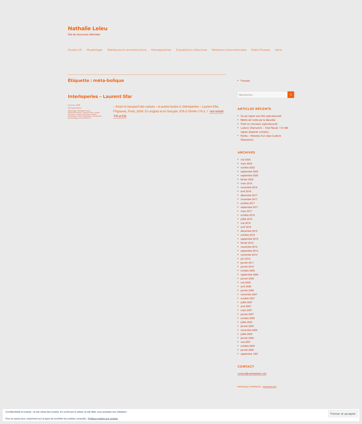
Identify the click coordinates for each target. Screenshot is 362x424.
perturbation (85, 118)
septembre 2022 (249, 171)
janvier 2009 (247, 278)
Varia (278, 50)
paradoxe (96, 116)
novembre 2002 (249, 330)
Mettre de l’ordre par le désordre (258, 120)
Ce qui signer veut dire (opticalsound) (261, 116)
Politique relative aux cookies (103, 418)
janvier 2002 (247, 338)
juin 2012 (245, 258)
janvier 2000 (247, 350)
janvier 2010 (247, 266)
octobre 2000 (248, 346)
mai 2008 (246, 282)
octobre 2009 (248, 270)
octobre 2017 (248, 203)
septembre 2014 (249, 250)
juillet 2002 (246, 334)
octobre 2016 (248, 215)
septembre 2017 (249, 207)
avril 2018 (246, 191)
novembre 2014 (249, 246)
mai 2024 (246, 159)
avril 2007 (246, 306)
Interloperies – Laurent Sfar (100, 96)
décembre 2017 (249, 195)
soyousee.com (269, 386)
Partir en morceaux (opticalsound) (259, 124)
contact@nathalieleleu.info (252, 373)
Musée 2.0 (75, 50)
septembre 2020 (249, 175)
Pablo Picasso (260, 50)
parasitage (73, 118)
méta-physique (84, 116)
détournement (74, 112)
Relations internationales (229, 50)
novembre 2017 (249, 199)
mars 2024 (246, 163)
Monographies (161, 50)
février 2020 (247, 179)
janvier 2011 (247, 262)
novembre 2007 (249, 294)
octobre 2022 (248, 167)
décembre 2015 (249, 231)
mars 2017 (246, 211)
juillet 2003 (246, 322)
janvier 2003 (247, 326)
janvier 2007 (247, 314)
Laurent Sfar (88, 112)
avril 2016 (246, 227)
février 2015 (247, 242)
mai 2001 (246, 342)
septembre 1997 (249, 353)
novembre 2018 (249, 187)
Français (245, 80)
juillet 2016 (246, 219)
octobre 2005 (248, 318)
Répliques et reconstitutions (126, 50)
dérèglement (83, 111)
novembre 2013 (249, 254)
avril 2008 (246, 286)
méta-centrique (83, 114)
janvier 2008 (247, 290)
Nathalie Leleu (87, 28)
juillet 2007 (246, 302)
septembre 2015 (249, 239)
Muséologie (95, 50)
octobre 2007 (248, 298)
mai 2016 (246, 223)
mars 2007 (246, 310)
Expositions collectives (191, 50)
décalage (72, 111)
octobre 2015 (248, 235)
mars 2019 (246, 183)
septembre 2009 (249, 274)
